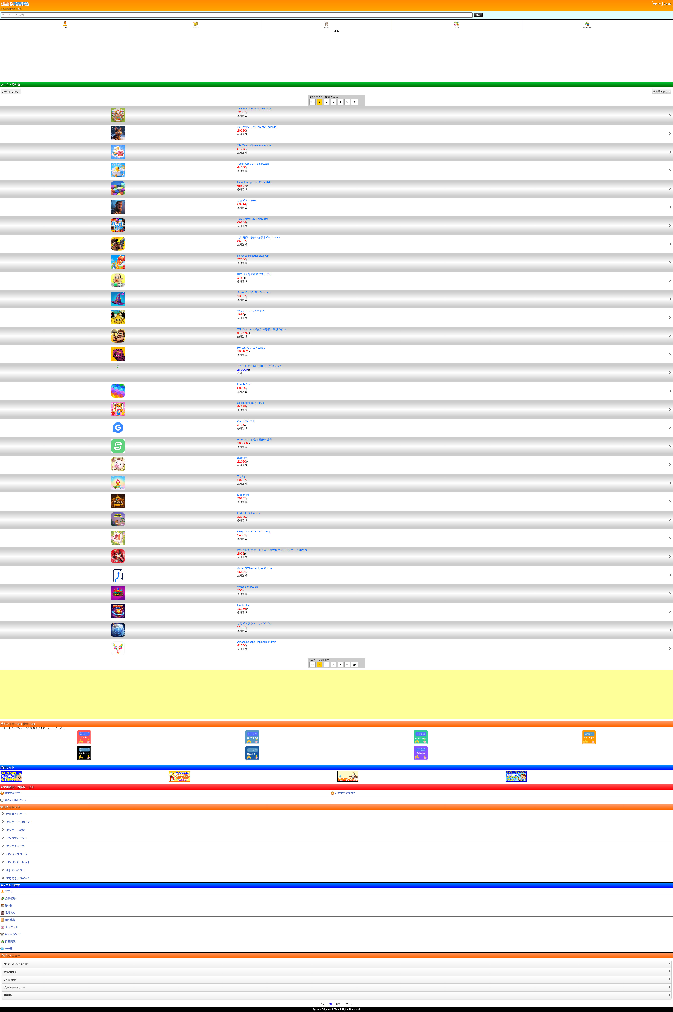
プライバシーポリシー (14, 987)
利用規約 (8, 995)
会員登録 (667, 4)
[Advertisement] (336, 57)
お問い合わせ (10, 971)
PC (330, 1004)
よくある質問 (10, 979)
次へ (355, 102)
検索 (478, 14)
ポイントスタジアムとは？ (16, 964)
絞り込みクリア (661, 91)
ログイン (657, 4)
